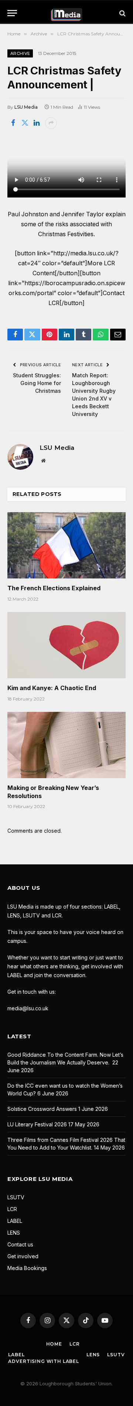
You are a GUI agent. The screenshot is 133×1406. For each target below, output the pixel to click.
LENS (13, 1233)
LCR (12, 1209)
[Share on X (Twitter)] (24, 123)
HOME (54, 1344)
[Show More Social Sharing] (51, 123)
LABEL (14, 1221)
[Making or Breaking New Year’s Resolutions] (66, 745)
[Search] (122, 13)
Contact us (20, 1244)
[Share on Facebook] (12, 123)
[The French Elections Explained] (66, 545)
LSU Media (26, 107)
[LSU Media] (66, 13)
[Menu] (12, 13)
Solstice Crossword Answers (42, 1109)
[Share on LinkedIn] (36, 123)
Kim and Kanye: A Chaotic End (51, 688)
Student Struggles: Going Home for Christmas (37, 383)
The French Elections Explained (53, 588)
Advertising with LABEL (43, 1361)
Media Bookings (27, 1268)
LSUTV (15, 1197)
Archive (20, 53)
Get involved (22, 1256)
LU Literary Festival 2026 (37, 1124)
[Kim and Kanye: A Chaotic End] (66, 645)
